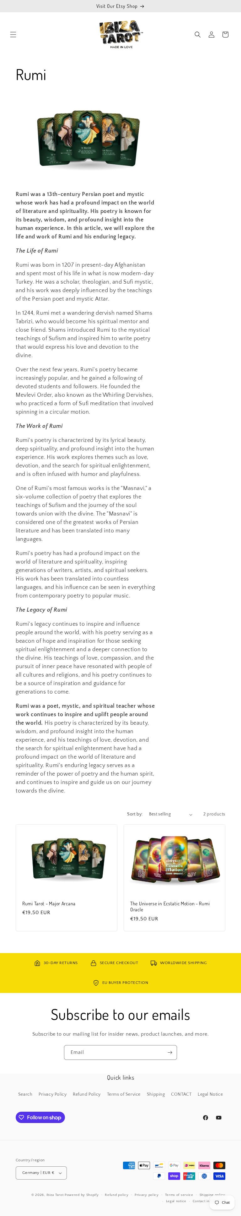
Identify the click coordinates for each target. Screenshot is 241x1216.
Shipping (156, 1094)
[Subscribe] (170, 1052)
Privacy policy (147, 1195)
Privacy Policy (53, 1094)
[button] (13, 34)
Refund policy (116, 1195)
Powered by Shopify (82, 1195)
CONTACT (181, 1094)
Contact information (209, 1201)
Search (25, 1094)
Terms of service (179, 1195)
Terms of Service (124, 1094)
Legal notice (176, 1201)
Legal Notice (210, 1094)
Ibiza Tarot (55, 1195)
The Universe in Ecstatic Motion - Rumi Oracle (170, 907)
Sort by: (134, 814)
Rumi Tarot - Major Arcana (49, 904)
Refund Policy (87, 1094)
